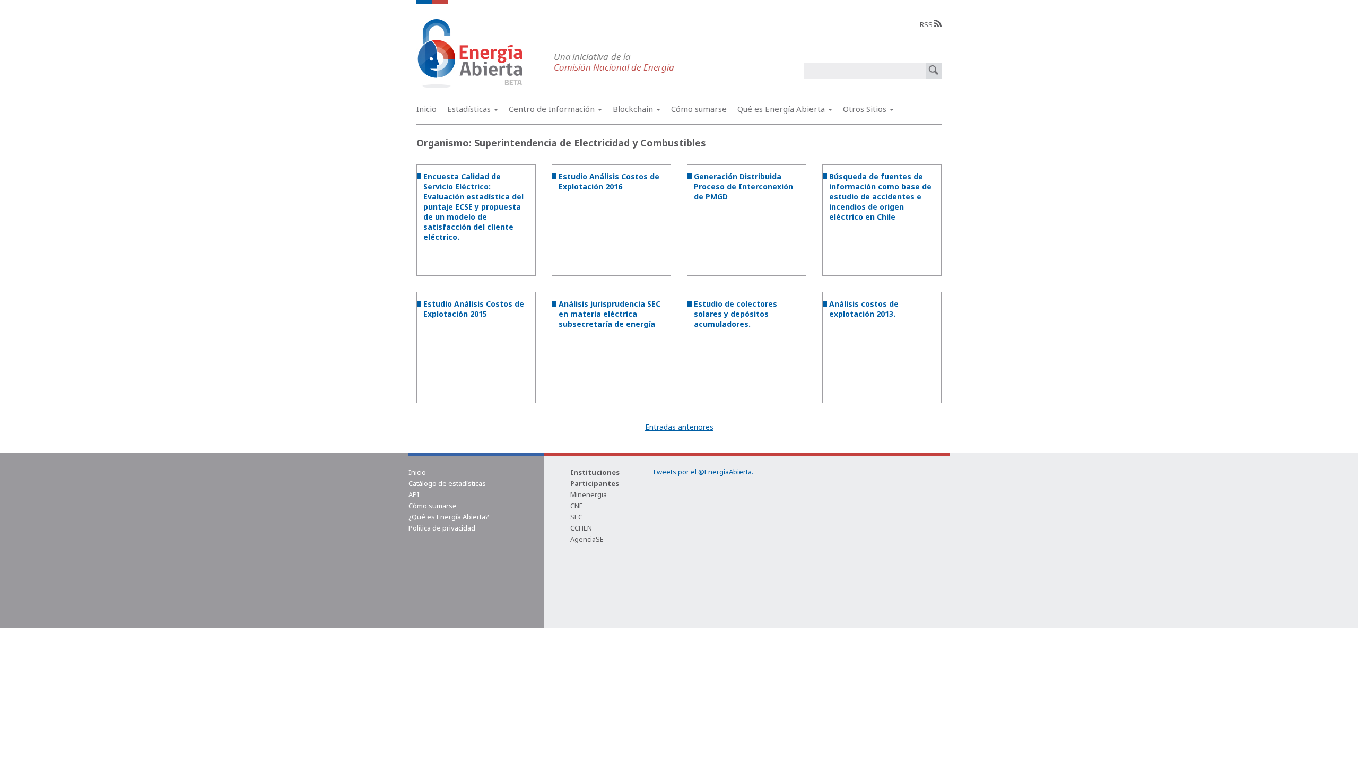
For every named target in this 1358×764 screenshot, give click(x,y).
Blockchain (634, 108)
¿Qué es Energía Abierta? (448, 517)
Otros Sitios (866, 108)
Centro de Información (553, 108)
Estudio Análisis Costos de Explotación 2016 (609, 181)
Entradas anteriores (679, 427)
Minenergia (588, 494)
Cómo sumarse (699, 108)
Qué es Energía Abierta (782, 108)
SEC (576, 517)
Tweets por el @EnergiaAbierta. (702, 471)
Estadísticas (470, 108)
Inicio (426, 108)
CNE (576, 505)
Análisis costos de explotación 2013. (864, 309)
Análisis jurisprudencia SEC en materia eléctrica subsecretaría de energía (609, 314)
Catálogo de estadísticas (447, 483)
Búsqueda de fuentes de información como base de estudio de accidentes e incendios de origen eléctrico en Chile (880, 196)
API (414, 494)
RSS (927, 24)
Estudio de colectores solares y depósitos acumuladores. (735, 314)
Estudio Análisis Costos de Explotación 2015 (473, 309)
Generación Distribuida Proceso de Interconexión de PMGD (743, 186)
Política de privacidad (441, 528)
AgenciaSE (587, 539)
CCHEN (581, 528)
